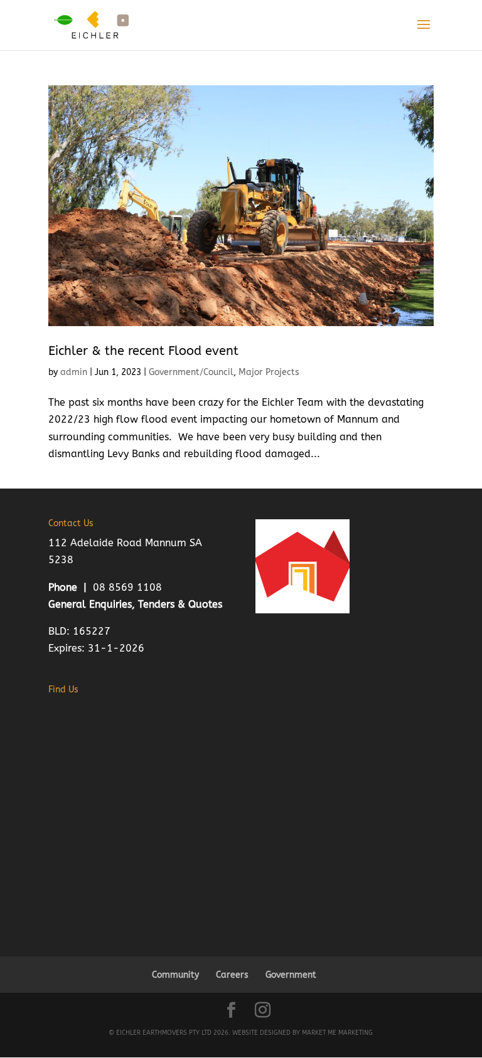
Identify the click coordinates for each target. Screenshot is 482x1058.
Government (290, 975)
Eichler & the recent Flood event (143, 351)
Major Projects (268, 372)
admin (73, 372)
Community (175, 975)
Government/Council (191, 372)
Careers (232, 975)
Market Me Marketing (337, 1033)
